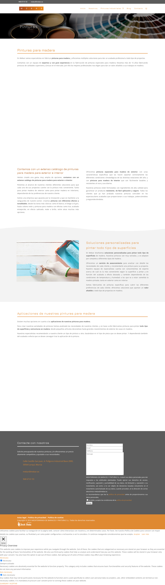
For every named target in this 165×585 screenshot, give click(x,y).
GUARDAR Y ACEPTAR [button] (8, 583)
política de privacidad (117, 494)
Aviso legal (21, 517)
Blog (129, 8)
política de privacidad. (124, 500)
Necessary (7, 560)
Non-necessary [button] (6, 572)
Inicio (83, 8)
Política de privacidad (37, 517)
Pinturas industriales (111, 8)
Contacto (138, 8)
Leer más (145, 534)
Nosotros (93, 8)
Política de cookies (56, 517)
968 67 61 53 (23, 2)
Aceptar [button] (137, 534)
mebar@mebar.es (31, 471)
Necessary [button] (4, 558)
